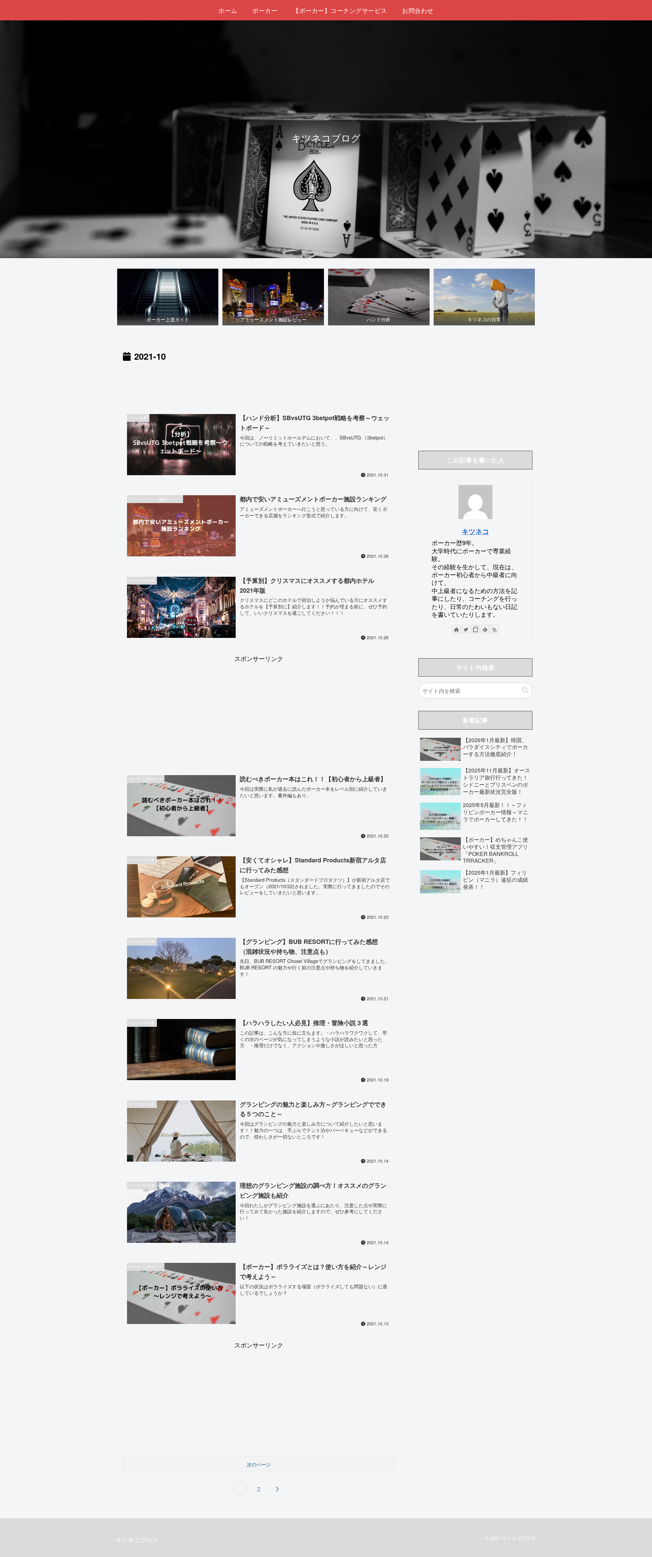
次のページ (259, 1464)
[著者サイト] (456, 629)
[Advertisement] (259, 383)
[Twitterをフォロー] (466, 629)
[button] (525, 691)
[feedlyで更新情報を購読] (485, 629)
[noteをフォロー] (475, 629)
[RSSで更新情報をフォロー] (494, 629)
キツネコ (475, 531)
